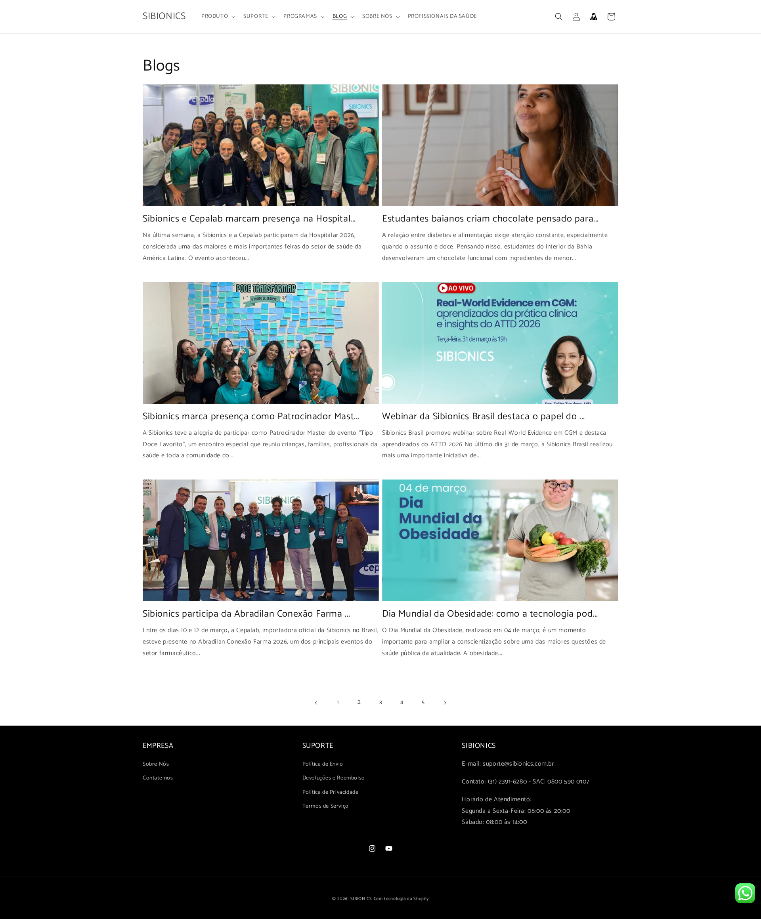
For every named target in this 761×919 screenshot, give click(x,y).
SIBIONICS (361, 898)
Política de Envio (322, 764)
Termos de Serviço (325, 806)
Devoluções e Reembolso (333, 778)
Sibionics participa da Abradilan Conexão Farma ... (246, 614)
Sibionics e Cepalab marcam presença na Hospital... (249, 219)
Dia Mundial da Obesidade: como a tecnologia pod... (490, 614)
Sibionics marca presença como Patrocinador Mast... (251, 417)
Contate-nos (158, 778)
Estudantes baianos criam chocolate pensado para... (490, 219)
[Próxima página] (444, 702)
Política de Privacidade (330, 792)
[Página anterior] (316, 702)
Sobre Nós (156, 764)
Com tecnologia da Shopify (401, 898)
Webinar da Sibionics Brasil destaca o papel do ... (483, 417)
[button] (218, 16)
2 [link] (359, 702)
